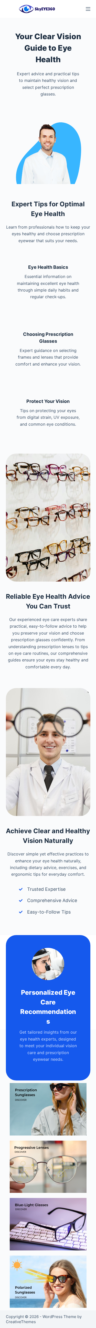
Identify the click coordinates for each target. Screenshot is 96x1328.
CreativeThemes (21, 1321)
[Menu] (88, 9)
